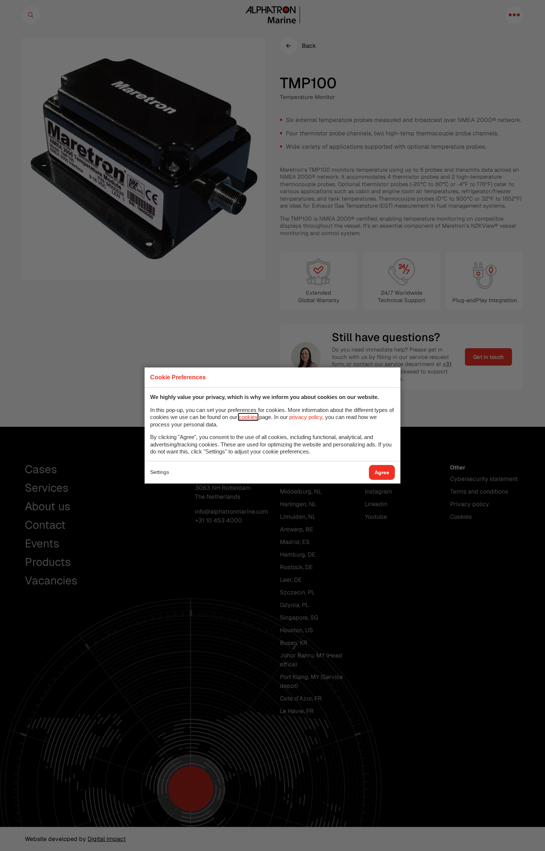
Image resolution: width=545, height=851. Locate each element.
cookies (248, 417)
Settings (159, 472)
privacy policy (305, 417)
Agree (381, 472)
